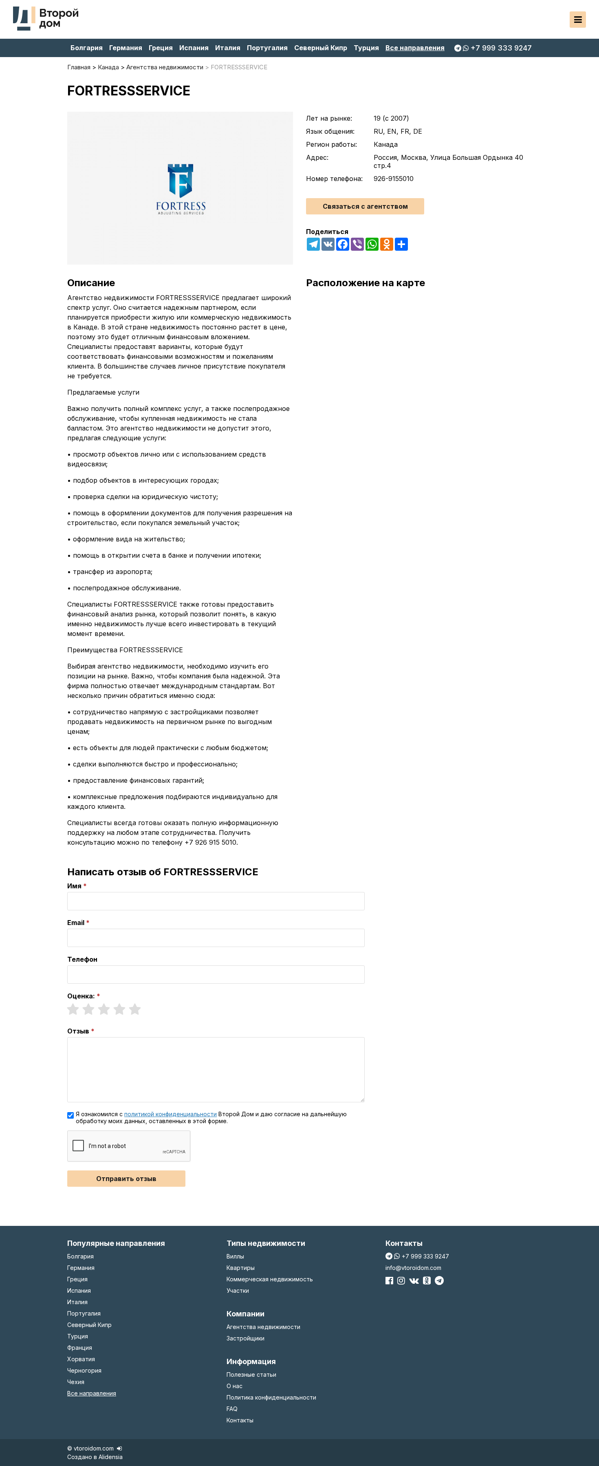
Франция (79, 1347)
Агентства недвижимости (263, 1326)
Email (75, 922)
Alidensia (111, 1456)
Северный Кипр (320, 48)
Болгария (86, 48)
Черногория (84, 1370)
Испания (194, 48)
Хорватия (81, 1359)
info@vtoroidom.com (413, 1267)
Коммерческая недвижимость (270, 1279)
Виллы (235, 1256)
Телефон (82, 959)
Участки (238, 1290)
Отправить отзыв (126, 1179)
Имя (74, 886)
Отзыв (78, 1031)
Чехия (75, 1381)
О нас (234, 1385)
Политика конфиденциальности (271, 1397)
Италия (227, 48)
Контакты (240, 1420)
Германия (125, 48)
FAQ (232, 1408)
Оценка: (81, 996)
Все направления (415, 48)
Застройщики (245, 1338)
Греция (161, 48)
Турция (366, 48)
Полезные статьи (251, 1374)
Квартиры (241, 1267)
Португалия (267, 48)
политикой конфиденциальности (170, 1114)
